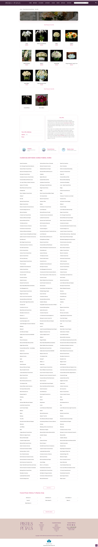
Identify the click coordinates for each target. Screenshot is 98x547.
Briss (61, 405)
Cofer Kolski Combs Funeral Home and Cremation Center (69, 369)
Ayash (21, 359)
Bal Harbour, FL (48, 497)
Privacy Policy (56, 528)
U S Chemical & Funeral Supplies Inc (47, 315)
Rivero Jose (62, 310)
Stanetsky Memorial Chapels (65, 421)
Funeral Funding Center (24, 478)
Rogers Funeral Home (64, 212)
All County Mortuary (24, 258)
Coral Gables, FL (68, 497)
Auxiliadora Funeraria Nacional (46, 263)
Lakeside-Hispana (43, 435)
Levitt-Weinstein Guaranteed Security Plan (68, 339)
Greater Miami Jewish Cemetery (26, 386)
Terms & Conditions (56, 527)
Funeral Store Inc (43, 261)
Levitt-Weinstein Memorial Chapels (67, 282)
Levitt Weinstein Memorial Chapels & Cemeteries (69, 367)
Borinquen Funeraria (44, 266)
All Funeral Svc (42, 285)
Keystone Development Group (26, 171)
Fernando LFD (22, 304)
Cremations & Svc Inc (24, 307)
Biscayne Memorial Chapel (25, 367)
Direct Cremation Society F (65, 459)
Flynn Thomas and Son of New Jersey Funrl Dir (49, 274)
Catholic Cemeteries (64, 386)
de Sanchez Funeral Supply (65, 201)
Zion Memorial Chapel (24, 331)
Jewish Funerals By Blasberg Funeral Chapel (48, 329)
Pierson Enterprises (23, 339)
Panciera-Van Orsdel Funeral (45, 220)
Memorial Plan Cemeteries (65, 337)
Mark (21, 429)
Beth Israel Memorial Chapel (45, 459)
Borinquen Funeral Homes (25, 174)
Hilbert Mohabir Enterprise (65, 288)
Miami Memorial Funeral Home (25, 187)
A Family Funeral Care (64, 255)
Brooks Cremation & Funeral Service (27, 206)
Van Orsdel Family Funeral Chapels (46, 383)
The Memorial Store (24, 223)
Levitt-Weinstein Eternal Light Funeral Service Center (69, 407)
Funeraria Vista (63, 198)
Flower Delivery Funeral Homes (28, 9)
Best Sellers (41, 107)
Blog (41, 529)
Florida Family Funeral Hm (65, 473)
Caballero (42, 174)
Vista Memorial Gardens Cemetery (66, 345)
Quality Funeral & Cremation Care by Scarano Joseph (29, 236)
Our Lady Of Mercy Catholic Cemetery (27, 182)
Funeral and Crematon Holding (26, 448)
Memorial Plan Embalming (65, 179)
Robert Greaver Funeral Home (66, 220)
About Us (56, 526)
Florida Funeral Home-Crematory (26, 244)
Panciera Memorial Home (25, 220)
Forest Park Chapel (63, 318)
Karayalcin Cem (63, 359)
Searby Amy (42, 364)
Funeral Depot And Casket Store (46, 288)
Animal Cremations (23, 163)
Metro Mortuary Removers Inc (25, 380)
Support (56, 524)
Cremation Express (63, 269)
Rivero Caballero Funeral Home (26, 193)
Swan (27, 43)
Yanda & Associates (64, 443)
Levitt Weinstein (43, 209)
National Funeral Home (64, 280)
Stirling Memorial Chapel (44, 239)
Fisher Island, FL (48, 500)
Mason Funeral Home (24, 375)
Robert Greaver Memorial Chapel (66, 236)
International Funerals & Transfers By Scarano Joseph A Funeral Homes (49, 231)
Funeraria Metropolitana (44, 307)
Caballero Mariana (43, 301)
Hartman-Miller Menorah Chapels (26, 402)
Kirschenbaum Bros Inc (64, 402)
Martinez (21, 361)
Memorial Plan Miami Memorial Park (26, 342)
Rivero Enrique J (43, 443)
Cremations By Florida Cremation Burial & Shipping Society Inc (49, 272)
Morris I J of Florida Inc (44, 464)
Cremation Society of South (65, 429)
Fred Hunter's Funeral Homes (45, 206)
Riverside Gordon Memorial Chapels (47, 320)
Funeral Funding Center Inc (25, 209)
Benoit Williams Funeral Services (46, 369)
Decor (41, 528)
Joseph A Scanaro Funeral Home (66, 231)
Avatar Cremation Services (25, 445)
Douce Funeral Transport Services (46, 372)
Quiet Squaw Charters (64, 475)
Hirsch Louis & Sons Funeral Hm (26, 296)
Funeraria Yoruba (43, 277)
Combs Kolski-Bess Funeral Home (26, 372)
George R (42, 359)
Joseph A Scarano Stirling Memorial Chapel (28, 234)
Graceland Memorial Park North (26, 299)
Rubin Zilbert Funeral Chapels (65, 320)
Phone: (22, 137)
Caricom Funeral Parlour (64, 266)
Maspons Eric (62, 299)
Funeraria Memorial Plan (64, 176)
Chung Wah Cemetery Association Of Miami (48, 304)
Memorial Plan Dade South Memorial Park (68, 440)
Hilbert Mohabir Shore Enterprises (46, 280)
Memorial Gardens (23, 212)
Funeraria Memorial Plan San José (26, 179)
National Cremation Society (45, 166)
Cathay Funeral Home (24, 269)
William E (61, 204)
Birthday (35, 2)
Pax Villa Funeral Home (24, 247)
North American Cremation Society (26, 456)
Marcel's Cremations (64, 253)
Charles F (21, 196)
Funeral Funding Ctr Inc (64, 228)
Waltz (56, 43)
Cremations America (44, 296)
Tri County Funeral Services (65, 470)
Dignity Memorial (43, 176)
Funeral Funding (63, 206)
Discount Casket (23, 274)
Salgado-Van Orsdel (64, 380)
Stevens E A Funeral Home (65, 171)
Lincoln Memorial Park (64, 334)
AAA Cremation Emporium (45, 223)
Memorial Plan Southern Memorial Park (47, 432)
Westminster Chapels (44, 429)
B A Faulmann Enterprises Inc (65, 348)
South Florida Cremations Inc (45, 282)
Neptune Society (23, 356)
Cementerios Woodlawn (64, 182)
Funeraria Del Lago (63, 375)
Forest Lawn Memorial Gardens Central (67, 467)
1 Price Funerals (23, 263)
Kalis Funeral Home (43, 456)
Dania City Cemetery (64, 163)
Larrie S (41, 326)
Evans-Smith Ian (43, 293)
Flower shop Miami (61, 135)
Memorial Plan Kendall (24, 437)
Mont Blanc (26, 83)
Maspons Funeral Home (64, 307)
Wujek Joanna (62, 478)
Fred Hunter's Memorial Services (46, 475)
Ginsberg (21, 397)
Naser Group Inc (43, 380)
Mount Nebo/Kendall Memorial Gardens (47, 342)
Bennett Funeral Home (44, 198)
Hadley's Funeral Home (64, 250)
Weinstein (22, 424)
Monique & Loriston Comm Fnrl (46, 318)
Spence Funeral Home (24, 255)
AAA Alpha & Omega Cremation (46, 473)
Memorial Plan (62, 435)
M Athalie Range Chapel (44, 291)
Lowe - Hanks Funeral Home (65, 185)
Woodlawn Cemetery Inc (24, 312)
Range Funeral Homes (44, 187)
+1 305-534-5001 (73, 527)
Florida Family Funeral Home (45, 467)
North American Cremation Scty (26, 462)
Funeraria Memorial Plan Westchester (47, 378)
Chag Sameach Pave (41, 83)
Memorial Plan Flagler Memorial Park (27, 301)
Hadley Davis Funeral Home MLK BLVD (27, 334)
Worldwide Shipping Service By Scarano (67, 239)
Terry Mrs (22, 418)
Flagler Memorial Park (24, 345)
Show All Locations (49, 511)
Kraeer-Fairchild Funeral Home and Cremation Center (29, 464)
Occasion (41, 526)
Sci (40, 437)
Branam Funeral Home (44, 242)
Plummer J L (22, 315)
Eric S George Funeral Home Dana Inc (27, 166)
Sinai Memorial (22, 239)
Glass (61, 397)
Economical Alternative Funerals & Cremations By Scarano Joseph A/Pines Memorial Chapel (69, 225)
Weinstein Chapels (63, 456)
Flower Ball (56, 63)
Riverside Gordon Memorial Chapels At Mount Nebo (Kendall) (69, 342)
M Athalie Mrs (22, 190)
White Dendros (26, 63)
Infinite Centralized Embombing (66, 168)
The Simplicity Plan (43, 356)
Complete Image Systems (25, 440)
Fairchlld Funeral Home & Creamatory (47, 445)
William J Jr (42, 361)
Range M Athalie (43, 339)
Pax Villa (21, 198)
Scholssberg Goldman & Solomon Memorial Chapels (49, 421)
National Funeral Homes (24, 201)
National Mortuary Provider (45, 212)
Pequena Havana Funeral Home (26, 261)
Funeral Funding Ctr (43, 228)
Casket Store (62, 383)
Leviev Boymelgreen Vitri (24, 320)
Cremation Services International (46, 215)
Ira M (61, 323)
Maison (41, 63)
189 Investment (63, 364)
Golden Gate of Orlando (64, 331)
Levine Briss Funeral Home (25, 405)
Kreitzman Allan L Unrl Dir (24, 451)
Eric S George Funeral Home (65, 215)
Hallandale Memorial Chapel (45, 168)
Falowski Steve (63, 445)
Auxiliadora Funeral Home (45, 182)
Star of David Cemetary (24, 454)
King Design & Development (65, 448)
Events (58, 2)
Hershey (41, 424)
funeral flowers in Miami (67, 123)
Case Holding (42, 462)
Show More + (49, 487)
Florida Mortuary (63, 293)
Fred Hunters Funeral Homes (25, 228)
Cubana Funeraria (63, 272)
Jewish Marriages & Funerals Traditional (27, 323)
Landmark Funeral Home (44, 217)
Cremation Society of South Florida (26, 176)
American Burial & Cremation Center (27, 459)
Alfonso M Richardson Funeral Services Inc (48, 247)
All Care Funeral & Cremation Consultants (28, 467)
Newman (21, 416)
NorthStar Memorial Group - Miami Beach (68, 234)
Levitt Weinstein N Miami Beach (46, 407)
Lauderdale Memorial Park (45, 451)
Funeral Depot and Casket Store (66, 274)
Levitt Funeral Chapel (24, 407)
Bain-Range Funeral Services (25, 242)
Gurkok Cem (22, 350)
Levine (41, 405)
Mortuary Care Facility (64, 312)
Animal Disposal (23, 364)
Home (30, 2)
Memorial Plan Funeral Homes (25, 443)
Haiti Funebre (62, 277)
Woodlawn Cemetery (24, 473)
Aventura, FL (28, 497)
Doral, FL (28, 500)
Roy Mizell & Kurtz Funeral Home (46, 470)
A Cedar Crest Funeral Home (25, 215)
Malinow (21, 410)
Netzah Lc (62, 291)
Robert (41, 410)
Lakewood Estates (43, 440)
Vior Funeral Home (43, 196)
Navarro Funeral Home (64, 391)
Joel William (22, 426)
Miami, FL (68, 500)
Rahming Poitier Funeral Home (25, 470)
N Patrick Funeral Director (65, 190)
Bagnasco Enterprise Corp (45, 331)
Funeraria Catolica (23, 277)
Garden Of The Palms (24, 185)
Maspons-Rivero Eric (44, 353)
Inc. (60, 304)
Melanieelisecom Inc (24, 318)
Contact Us (56, 529)
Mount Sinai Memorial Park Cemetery (47, 386)
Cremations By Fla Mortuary (25, 272)
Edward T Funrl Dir (43, 416)
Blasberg (41, 323)
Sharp (61, 193)
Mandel (61, 399)
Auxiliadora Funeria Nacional (25, 266)
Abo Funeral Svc (63, 388)
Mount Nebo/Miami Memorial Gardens (27, 285)
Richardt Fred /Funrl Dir (24, 282)
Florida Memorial (43, 250)
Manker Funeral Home (24, 204)
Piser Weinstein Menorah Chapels (46, 418)
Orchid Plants (27, 107)
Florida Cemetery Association (66, 242)
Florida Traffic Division (44, 258)
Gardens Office (43, 201)
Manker (41, 204)
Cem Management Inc (24, 288)
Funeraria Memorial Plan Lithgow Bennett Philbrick (69, 372)
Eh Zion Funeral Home (24, 250)
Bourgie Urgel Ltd (23, 394)
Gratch (41, 399)
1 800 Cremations (63, 261)
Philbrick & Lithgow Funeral (25, 435)
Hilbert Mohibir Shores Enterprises (46, 345)
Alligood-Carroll (63, 361)
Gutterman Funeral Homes (65, 258)
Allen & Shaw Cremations (65, 247)
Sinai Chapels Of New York (65, 451)
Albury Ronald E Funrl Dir (24, 369)
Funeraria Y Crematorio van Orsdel (66, 196)
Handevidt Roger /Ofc (64, 454)
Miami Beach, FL (28, 503)
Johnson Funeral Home (64, 244)
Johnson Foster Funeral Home (25, 253)
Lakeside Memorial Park (44, 179)
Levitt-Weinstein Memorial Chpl (66, 209)
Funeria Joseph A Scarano (65, 394)
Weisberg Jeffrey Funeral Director (46, 426)
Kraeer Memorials (63, 462)
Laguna (71, 43)
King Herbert (42, 402)
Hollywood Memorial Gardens (25, 231)
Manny (21, 413)
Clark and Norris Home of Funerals (46, 163)
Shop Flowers (41, 524)
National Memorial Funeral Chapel (66, 217)
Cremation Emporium (44, 312)
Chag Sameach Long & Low (71, 63)
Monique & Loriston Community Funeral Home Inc (49, 375)
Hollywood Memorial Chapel (25, 217)
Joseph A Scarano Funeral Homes (46, 448)
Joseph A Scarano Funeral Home (46, 367)
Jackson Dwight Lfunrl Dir (45, 334)
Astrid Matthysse (43, 391)
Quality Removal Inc (44, 310)
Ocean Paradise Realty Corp (65, 464)
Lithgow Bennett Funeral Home (66, 315)
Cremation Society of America (26, 225)
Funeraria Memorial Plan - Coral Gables (27, 348)
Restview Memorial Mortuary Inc (46, 171)
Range (61, 187)
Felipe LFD (62, 174)
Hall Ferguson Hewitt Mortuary (46, 185)
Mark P (41, 397)
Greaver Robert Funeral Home (25, 168)
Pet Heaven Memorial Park (25, 388)
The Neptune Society (44, 255)
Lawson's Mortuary (43, 253)
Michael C (22, 329)
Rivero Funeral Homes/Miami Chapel (47, 193)
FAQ (56, 531)
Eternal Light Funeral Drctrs (45, 394)
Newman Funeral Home (64, 413)
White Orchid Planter (41, 43)
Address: (23, 134)
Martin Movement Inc (24, 391)
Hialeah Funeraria (23, 280)
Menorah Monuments (44, 413)
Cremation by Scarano (64, 223)
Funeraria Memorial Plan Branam (46, 244)
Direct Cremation (63, 166)
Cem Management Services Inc (46, 269)
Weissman (62, 426)
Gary (21, 399)
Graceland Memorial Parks (45, 299)
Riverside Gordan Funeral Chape (66, 418)
